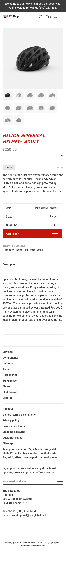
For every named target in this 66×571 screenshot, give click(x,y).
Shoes (6, 386)
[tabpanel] (33, 58)
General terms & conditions (19, 414)
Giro (61, 155)
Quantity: (11, 225)
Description (9, 264)
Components (10, 357)
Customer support (13, 437)
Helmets (8, 363)
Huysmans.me (38, 545)
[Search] (56, 17)
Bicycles (8, 351)
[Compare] (41, 17)
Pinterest (30, 249)
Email (40, 249)
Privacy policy (11, 420)
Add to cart (12, 233)
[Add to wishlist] (58, 167)
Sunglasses (10, 380)
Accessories (10, 374)
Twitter (19, 249)
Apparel (7, 369)
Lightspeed (54, 542)
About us (8, 408)
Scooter (7, 397)
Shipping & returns (14, 431)
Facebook (8, 249)
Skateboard (10, 392)
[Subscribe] (59, 481)
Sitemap (8, 443)
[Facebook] (4, 522)
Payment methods (14, 426)
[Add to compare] (62, 167)
